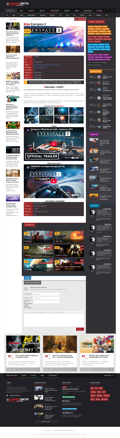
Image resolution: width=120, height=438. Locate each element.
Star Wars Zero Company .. (107, 127)
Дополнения (95, 62)
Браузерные (104, 62)
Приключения (107, 39)
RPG (96, 388)
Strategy (93, 392)
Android (98, 15)
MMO (92, 388)
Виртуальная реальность (95, 65)
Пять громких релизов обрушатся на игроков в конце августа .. (12, 33)
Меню (10, 11)
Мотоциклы (91, 47)
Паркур (108, 49)
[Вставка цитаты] (56, 312)
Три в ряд (91, 59)
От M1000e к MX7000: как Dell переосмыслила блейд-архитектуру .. (13, 157)
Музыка (90, 55)
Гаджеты (24, 375)
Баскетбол (96, 49)
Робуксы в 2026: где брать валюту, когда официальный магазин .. (13, 132)
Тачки (107, 44)
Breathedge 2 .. (107, 84)
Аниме (108, 59)
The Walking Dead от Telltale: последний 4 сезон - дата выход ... (103, 259)
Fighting (93, 395)
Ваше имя (28, 294)
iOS (106, 15)
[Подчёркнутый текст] (30, 312)
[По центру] (40, 312)
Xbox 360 (52, 15)
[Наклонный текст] (28, 312)
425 (10, 369)
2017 (51, 246)
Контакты (48, 430)
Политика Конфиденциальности (65, 430)
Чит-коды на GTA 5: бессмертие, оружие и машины (106, 152)
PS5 (61, 15)
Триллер (98, 33)
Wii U (90, 15)
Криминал (100, 37)
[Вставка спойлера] (62, 312)
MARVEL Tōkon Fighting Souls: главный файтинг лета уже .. (99, 356)
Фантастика (37, 64)
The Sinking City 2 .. (68, 413)
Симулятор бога (106, 33)
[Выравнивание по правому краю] (43, 312)
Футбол (107, 47)
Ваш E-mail (28, 298)
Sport (104, 392)
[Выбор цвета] (49, 312)
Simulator (99, 395)
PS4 (68, 15)
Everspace (28, 269)
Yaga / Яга (59, 241)
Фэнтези (90, 26)
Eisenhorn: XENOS (61, 255)
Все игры (33, 375)
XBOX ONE (39, 67)
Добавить (80, 329)
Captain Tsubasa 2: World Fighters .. (107, 99)
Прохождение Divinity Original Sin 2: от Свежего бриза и (106, 179)
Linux (21, 15)
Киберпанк (91, 29)
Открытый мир (52, 64)
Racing (99, 392)
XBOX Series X (31, 15)
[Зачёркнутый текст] (33, 312)
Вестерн (107, 37)
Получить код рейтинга (55, 50)
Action (100, 388)
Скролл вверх (108, 375)
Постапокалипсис (93, 31)
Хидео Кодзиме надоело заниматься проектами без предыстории (103, 245)
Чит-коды (99, 10)
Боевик (46, 64)
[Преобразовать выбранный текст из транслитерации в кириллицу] (59, 312)
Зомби (109, 31)
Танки (90, 44)
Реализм (90, 39)
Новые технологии (11, 375)
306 (47, 369)
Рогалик (106, 55)
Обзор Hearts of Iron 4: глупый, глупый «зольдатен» (51, 408)
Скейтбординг (100, 47)
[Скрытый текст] (53, 312)
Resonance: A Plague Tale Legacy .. (106, 113)
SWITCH (44, 67)
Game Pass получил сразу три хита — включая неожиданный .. (63, 356)
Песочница (91, 57)
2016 (82, 246)
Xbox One (42, 15)
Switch (82, 15)
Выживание (102, 31)
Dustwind (28, 255)
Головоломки (107, 57)
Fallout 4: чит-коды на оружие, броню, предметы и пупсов (105, 161)
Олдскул (100, 55)
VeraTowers (99, 232)
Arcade (98, 399)
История (90, 41)
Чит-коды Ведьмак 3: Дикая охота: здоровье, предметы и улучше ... (103, 219)
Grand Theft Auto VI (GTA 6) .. (107, 77)
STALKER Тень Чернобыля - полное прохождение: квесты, (106, 188)
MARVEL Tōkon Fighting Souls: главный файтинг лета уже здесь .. (13, 83)
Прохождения (88, 10)
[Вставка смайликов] (46, 312)
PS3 (74, 15)
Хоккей (90, 49)
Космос (42, 64)
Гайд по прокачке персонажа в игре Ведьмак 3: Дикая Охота (104, 143)
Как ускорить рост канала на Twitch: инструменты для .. (11, 205)
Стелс (89, 37)
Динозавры (91, 33)
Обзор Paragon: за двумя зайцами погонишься (50, 416)
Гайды (77, 10)
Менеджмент (99, 57)
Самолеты (101, 44)
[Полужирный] (25, 312)
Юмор (95, 55)
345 (84, 369)
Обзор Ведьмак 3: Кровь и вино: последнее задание (50, 399)
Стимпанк (98, 29)
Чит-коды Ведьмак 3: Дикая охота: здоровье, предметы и (106, 170)
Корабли (95, 44)
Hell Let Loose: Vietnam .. (107, 121)
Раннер (102, 49)
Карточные (104, 399)
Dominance (28, 241)
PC (7, 15)
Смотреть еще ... (46, 421)
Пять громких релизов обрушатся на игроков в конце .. (26, 356)
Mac (14, 15)
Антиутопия (105, 29)
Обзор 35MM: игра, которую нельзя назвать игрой (51, 390)
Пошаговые (97, 41)
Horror (92, 399)
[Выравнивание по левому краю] (37, 312)
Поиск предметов (100, 59)
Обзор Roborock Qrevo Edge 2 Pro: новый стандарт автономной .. (13, 180)
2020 (51, 232)
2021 (35, 59)
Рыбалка (90, 51)
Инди (57, 64)
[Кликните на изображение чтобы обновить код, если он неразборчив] (28, 300)
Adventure (107, 395)
